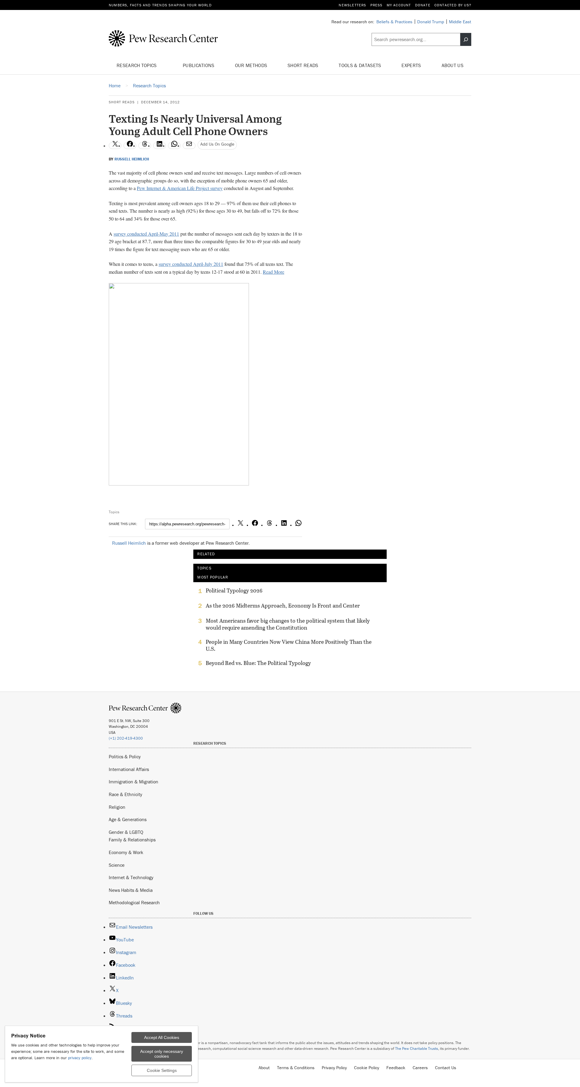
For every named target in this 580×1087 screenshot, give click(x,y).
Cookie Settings (162, 1070)
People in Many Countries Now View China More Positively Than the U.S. (289, 645)
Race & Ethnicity (125, 794)
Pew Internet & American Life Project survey (180, 188)
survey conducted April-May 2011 (146, 234)
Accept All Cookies (161, 1037)
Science (116, 865)
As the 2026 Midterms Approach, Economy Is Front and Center (283, 605)
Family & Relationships (132, 840)
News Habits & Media (131, 890)
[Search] (465, 39)
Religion (117, 807)
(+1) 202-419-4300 (126, 738)
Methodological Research (134, 902)
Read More (273, 272)
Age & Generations (128, 819)
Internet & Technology (131, 877)
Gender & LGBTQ (126, 832)
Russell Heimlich (131, 159)
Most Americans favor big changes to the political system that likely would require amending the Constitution (288, 624)
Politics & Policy (125, 756)
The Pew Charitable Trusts (416, 1048)
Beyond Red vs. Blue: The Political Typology (258, 663)
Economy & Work (126, 852)
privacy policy (80, 1057)
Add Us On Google (217, 144)
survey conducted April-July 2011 (191, 264)
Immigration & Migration (133, 782)
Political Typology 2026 (234, 590)
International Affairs (129, 769)
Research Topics (137, 65)
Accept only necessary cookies (161, 1054)
